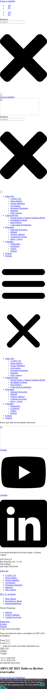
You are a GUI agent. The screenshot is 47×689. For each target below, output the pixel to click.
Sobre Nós (9, 196)
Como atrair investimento (20, 225)
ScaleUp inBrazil (17, 234)
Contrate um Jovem (18, 237)
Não (2, 688)
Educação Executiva (18, 230)
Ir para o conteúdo (7, 1)
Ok (42, 685)
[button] (23, 307)
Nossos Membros (17, 203)
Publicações (15, 244)
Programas (9, 227)
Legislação (14, 246)
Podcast (13, 251)
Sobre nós (4, 571)
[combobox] (12, 22)
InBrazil (13, 232)
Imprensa (14, 211)
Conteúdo (9, 241)
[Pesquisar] (1, 94)
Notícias (8, 256)
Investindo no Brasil (18, 220)
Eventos (8, 253)
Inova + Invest (16, 239)
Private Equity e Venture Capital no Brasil (27, 218)
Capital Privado (11, 215)
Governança (15, 206)
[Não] (6, 688)
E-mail (3, 643)
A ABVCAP (15, 199)
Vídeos (13, 249)
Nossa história (16, 201)
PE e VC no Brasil (7, 594)
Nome (3, 640)
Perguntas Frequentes (19, 208)
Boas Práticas (16, 222)
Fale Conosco (16, 213)
